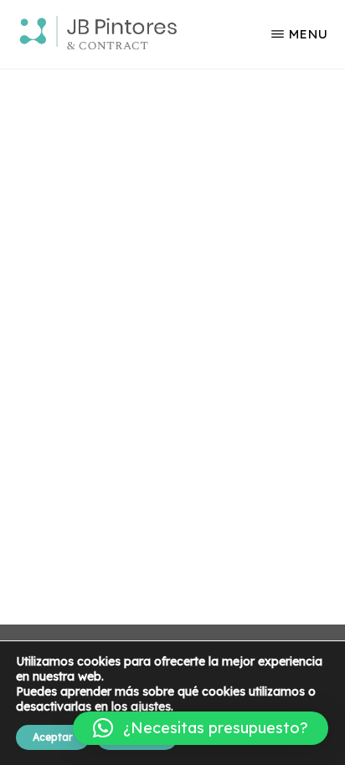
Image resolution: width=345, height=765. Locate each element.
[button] (200, 728)
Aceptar (53, 737)
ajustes (151, 706)
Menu (308, 34)
